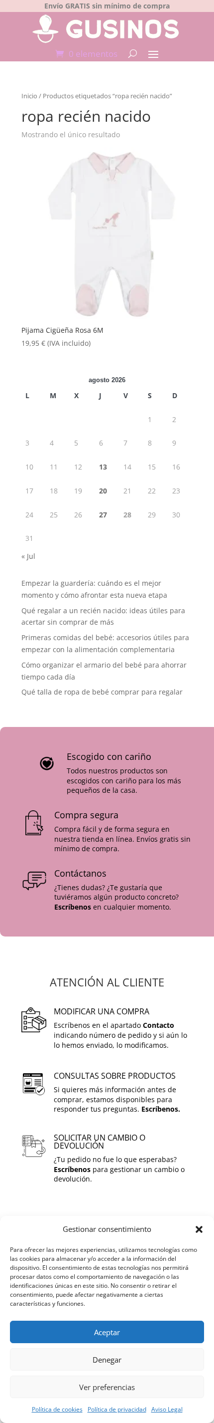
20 (103, 490)
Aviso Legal (167, 1409)
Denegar (107, 1360)
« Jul (28, 556)
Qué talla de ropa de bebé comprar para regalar (102, 692)
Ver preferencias (107, 1387)
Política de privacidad (117, 1409)
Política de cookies (57, 1409)
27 (103, 514)
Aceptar (107, 1332)
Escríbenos (72, 907)
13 (103, 467)
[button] (199, 1229)
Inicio (29, 95)
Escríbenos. (160, 1109)
